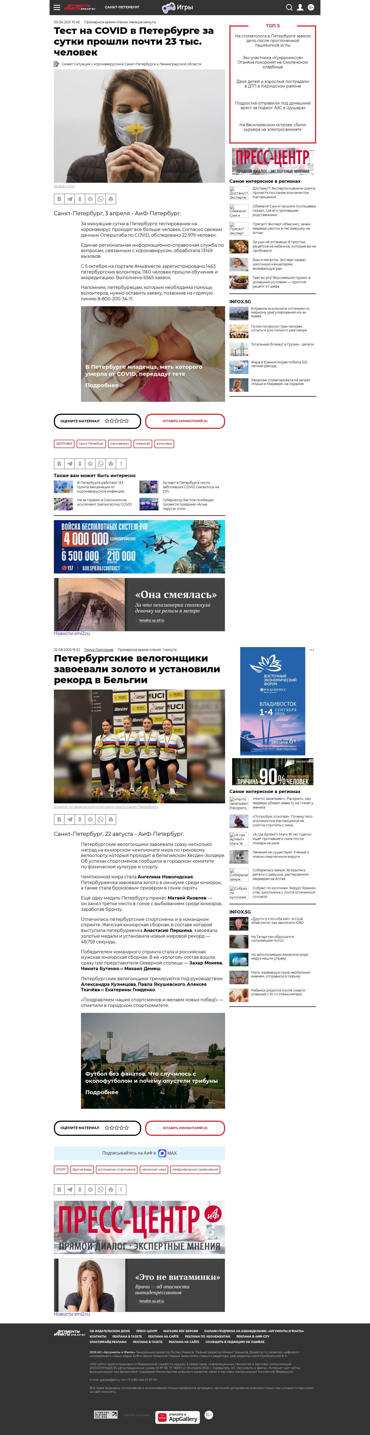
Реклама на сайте (163, 1336)
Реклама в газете (127, 1336)
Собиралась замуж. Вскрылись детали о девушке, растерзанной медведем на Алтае (281, 874)
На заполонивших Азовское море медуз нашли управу (279, 956)
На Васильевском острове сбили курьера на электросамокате (272, 127)
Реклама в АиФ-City (253, 1336)
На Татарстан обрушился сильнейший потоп (272, 938)
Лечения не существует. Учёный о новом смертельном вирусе (281, 854)
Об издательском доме (110, 1331)
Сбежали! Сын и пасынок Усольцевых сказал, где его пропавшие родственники (284, 210)
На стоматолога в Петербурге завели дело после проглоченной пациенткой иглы (273, 41)
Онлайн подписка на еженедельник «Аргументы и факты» (254, 1331)
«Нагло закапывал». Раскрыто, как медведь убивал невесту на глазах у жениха (283, 803)
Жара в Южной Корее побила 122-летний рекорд (279, 364)
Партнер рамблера (136, 1415)
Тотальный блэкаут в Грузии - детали (282, 344)
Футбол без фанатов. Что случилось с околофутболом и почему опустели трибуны (151, 1077)
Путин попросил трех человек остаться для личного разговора (279, 328)
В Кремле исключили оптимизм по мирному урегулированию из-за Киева (280, 312)
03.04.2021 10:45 (67, 22)
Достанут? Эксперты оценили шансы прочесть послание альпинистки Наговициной (284, 192)
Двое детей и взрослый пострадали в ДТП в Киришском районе (272, 84)
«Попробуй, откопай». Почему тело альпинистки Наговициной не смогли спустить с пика (283, 820)
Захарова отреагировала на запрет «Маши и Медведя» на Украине (280, 382)
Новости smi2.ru (72, 633)
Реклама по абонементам (207, 1336)
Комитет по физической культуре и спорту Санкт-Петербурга (106, 807)
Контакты (98, 1336)
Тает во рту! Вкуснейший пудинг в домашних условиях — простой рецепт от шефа (281, 282)
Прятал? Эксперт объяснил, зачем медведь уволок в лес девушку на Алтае (281, 228)
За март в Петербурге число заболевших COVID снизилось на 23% (191, 487)
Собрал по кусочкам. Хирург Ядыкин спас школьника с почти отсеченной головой (284, 892)
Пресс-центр (146, 1331)
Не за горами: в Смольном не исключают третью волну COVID (104, 502)
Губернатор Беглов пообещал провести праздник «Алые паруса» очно (188, 504)
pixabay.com (64, 186)
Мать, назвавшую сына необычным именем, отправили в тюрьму (280, 974)
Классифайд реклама (108, 1342)
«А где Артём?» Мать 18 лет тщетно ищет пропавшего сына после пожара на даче (282, 838)
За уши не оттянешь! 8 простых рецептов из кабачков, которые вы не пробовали (284, 246)
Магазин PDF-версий (180, 1331)
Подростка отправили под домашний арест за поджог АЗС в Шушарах (273, 105)
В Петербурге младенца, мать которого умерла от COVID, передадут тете (143, 370)
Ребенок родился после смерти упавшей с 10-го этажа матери (278, 992)
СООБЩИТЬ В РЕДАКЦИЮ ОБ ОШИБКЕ (235, 1342)
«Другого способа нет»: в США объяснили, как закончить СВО (277, 921)
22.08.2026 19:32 (67, 650)
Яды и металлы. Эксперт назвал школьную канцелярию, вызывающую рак (279, 264)
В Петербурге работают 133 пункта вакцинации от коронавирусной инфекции (100, 487)
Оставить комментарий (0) (185, 421)
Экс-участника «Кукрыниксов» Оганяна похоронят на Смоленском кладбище (273, 62)
